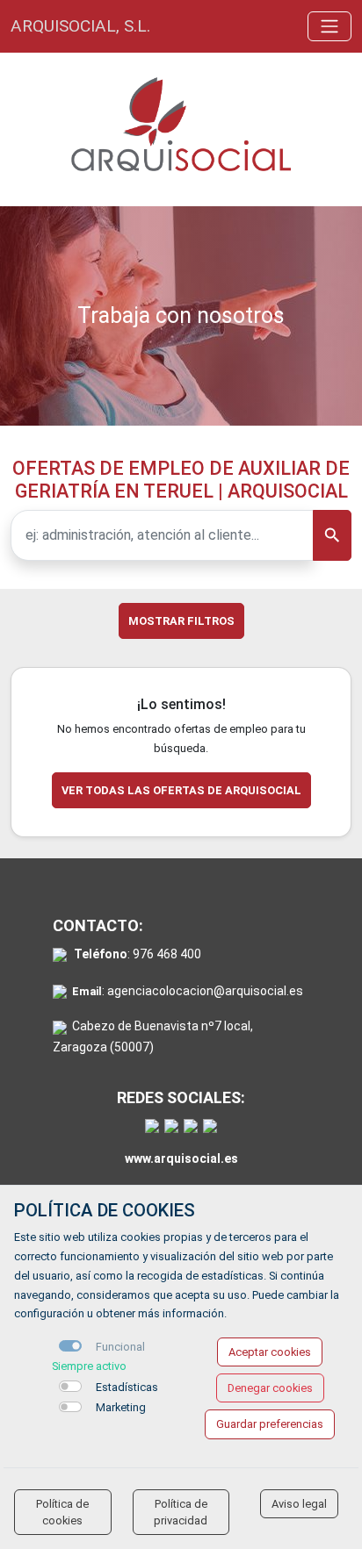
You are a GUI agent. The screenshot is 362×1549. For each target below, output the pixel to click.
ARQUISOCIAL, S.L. (80, 26)
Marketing (121, 1407)
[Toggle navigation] (329, 26)
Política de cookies (62, 1512)
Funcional (120, 1346)
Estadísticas (127, 1387)
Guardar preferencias (269, 1424)
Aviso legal (299, 1503)
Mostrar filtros (181, 620)
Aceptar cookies (269, 1352)
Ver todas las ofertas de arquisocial (181, 790)
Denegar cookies (270, 1388)
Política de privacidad (180, 1512)
